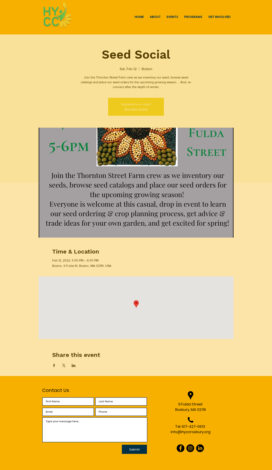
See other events (136, 109)
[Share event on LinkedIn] (73, 365)
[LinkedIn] (200, 448)
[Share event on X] (64, 365)
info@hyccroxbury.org (190, 431)
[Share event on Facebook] (54, 365)
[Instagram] (190, 448)
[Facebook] (180, 448)
